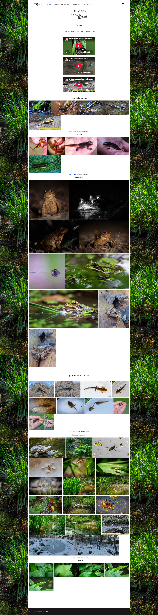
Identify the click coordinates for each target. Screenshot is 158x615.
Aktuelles (56, 4)
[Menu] (123, 4)
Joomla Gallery (72, 131)
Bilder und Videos (65, 4)
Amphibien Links (88, 4)
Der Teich (48, 4)
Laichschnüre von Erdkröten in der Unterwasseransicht (79, 31)
